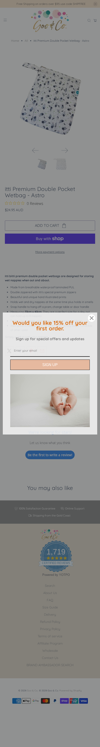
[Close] (91, 318)
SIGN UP (50, 365)
